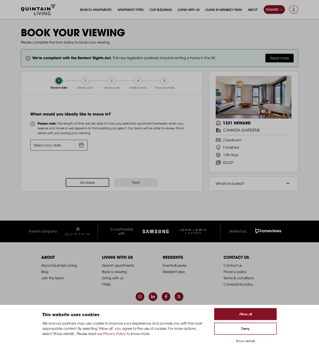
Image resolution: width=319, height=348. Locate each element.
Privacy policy (235, 272)
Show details (245, 341)
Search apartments (95, 9)
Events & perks (174, 265)
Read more (279, 58)
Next (136, 182)
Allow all (245, 314)
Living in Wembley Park (224, 9)
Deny (245, 329)
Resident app (174, 272)
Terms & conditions (239, 278)
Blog (44, 272)
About (253, 9)
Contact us (233, 265)
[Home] (38, 9)
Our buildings (161, 9)
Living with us (188, 9)
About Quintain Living (59, 265)
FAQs (106, 284)
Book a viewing (114, 272)
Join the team (52, 278)
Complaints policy (238, 284)
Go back (87, 182)
